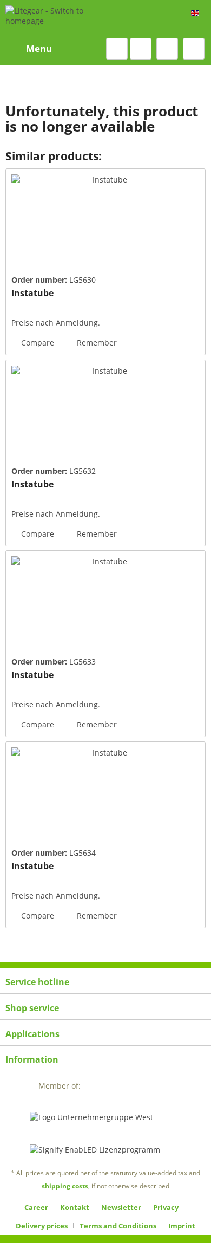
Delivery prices (42, 1226)
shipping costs (65, 1185)
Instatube (32, 293)
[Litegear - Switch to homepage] (63, 18)
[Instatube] (105, 223)
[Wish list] (140, 49)
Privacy (166, 1207)
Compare (36, 342)
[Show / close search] (117, 49)
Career (36, 1207)
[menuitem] (28, 49)
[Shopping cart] (194, 49)
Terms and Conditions (118, 1226)
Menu (39, 48)
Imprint (181, 1226)
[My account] (167, 49)
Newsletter (121, 1207)
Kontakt (74, 1207)
